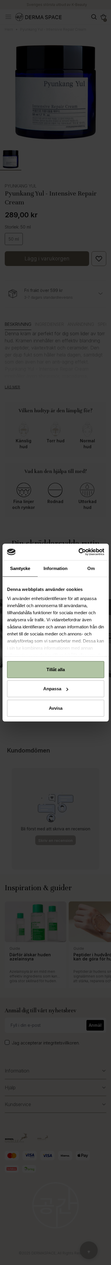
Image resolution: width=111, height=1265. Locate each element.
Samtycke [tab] (20, 568)
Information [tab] (55, 568)
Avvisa (55, 707)
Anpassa (52, 688)
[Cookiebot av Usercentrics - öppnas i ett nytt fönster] (79, 552)
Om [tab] (91, 568)
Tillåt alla (55, 669)
